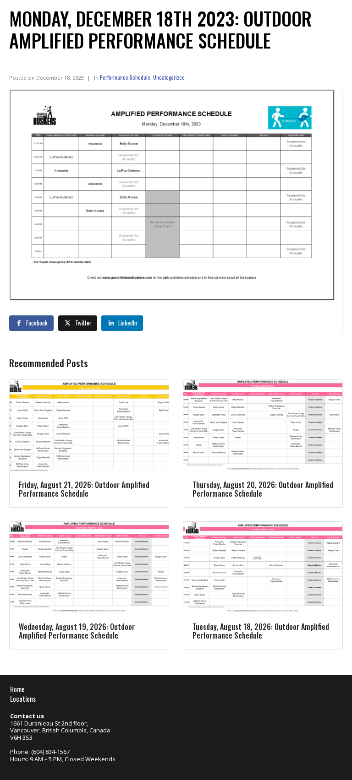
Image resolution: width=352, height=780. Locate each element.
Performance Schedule (125, 77)
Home (17, 689)
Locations (23, 699)
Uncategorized (169, 77)
